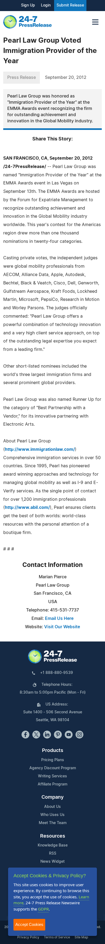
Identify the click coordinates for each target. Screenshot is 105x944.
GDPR (43, 909)
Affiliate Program (52, 784)
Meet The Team (52, 823)
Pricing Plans (52, 760)
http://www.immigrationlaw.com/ (40, 449)
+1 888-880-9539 (56, 673)
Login (46, 5)
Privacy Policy (28, 937)
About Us (52, 807)
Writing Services (52, 776)
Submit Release (70, 5)
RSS (52, 853)
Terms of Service (57, 937)
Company (52, 797)
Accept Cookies (29, 924)
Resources (52, 836)
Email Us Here (59, 618)
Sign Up (28, 5)
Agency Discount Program (52, 768)
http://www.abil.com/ (27, 507)
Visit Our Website (62, 627)
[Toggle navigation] (95, 22)
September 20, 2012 (65, 77)
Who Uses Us (52, 815)
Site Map (81, 937)
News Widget (52, 862)
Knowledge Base (53, 845)
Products (52, 750)
